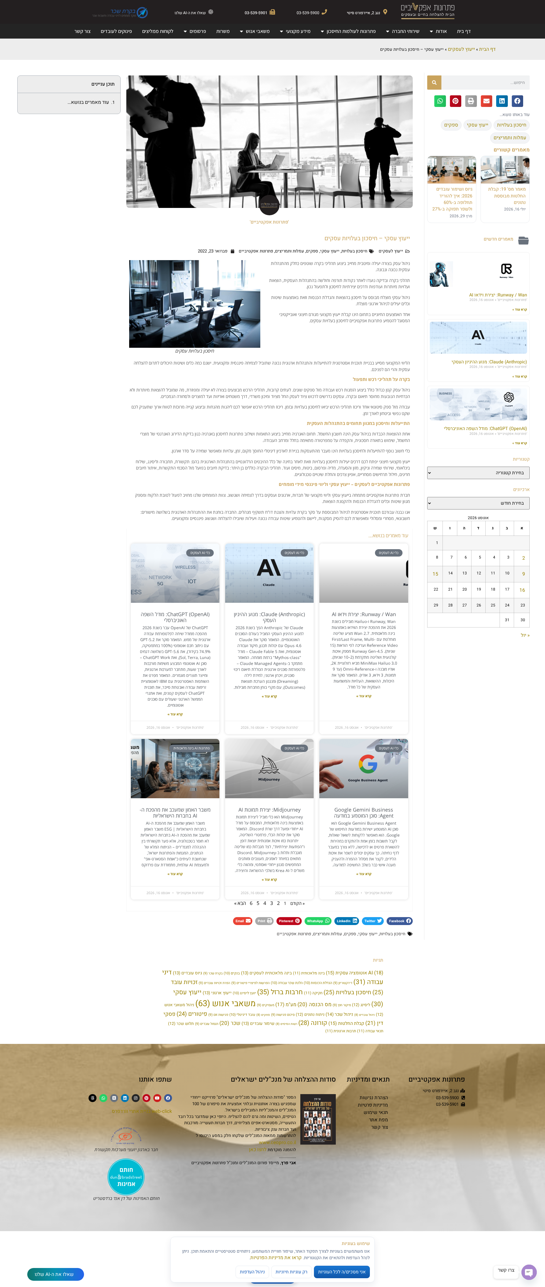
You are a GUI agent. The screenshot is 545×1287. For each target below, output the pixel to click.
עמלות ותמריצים (289, 251)
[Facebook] (168, 1098)
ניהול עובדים (364, 1015)
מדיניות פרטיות (373, 1105)
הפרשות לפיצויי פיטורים (250, 983)
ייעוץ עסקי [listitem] (477, 125)
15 (435, 574)
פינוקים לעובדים (116, 31)
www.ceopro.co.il (277, 1142)
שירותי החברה (406, 31)
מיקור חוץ (342, 1005)
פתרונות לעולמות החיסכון (351, 31)
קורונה (312, 1022)
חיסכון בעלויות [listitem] (511, 125)
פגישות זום (218, 1014)
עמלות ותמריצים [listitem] (510, 137)
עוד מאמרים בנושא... (88, 102)
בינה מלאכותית (309, 973)
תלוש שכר (181, 1024)
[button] (517, 101)
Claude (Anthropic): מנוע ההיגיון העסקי (489, 362)
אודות (441, 31)
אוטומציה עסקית (346, 973)
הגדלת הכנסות (318, 982)
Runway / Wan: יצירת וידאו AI (498, 295)
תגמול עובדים (206, 1023)
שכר (229, 1023)
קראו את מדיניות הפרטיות (276, 1257)
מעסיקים (265, 1005)
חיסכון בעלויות (354, 251)
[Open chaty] (529, 1272)
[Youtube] (157, 1098)
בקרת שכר (213, 973)
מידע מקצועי (298, 31)
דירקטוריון (342, 983)
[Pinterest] (146, 1098)
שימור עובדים (258, 1023)
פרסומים (198, 31)
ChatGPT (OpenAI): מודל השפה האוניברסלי (485, 428)
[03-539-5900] (324, 11)
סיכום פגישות (283, 1014)
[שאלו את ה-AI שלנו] (210, 11)
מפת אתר (378, 1119)
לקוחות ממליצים (157, 31)
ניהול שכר (339, 1014)
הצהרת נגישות (374, 1097)
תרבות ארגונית (340, 1031)
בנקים (232, 973)
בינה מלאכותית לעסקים (266, 973)
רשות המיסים (286, 1024)
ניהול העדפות (252, 1272)
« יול (525, 635)
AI (375, 973)
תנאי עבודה (370, 1031)
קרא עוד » (519, 309)
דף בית (464, 31)
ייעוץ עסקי (329, 251)
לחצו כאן (258, 1149)
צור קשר (82, 31)
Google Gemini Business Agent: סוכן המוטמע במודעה (363, 812)
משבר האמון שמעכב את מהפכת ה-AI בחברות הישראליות (175, 812)
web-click (162, 1111)
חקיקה (313, 993)
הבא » (240, 903)
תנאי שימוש (376, 1112)
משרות (223, 31)
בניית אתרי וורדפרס (131, 1111)
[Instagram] (136, 1098)
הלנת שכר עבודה (287, 982)
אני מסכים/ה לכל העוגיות (342, 1272)
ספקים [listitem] (451, 125)
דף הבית (487, 49)
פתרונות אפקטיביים (256, 251)
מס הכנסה (314, 1004)
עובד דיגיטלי (242, 1014)
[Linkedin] (125, 1098)
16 (522, 590)
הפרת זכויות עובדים (214, 983)
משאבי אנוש (258, 31)
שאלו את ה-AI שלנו (190, 13)
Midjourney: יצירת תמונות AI (269, 809)
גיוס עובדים (187, 973)
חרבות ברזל (280, 992)
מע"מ (285, 1004)
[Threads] (93, 1098)
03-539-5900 (308, 13)
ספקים (312, 251)
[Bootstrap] (114, 1098)
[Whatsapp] (103, 1098)
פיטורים (192, 1014)
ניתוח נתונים (310, 1015)
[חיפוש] (434, 82)
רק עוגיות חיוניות (291, 1272)
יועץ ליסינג (244, 993)
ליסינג (361, 1005)
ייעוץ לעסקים (461, 49)
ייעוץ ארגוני (217, 993)
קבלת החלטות (346, 1023)
